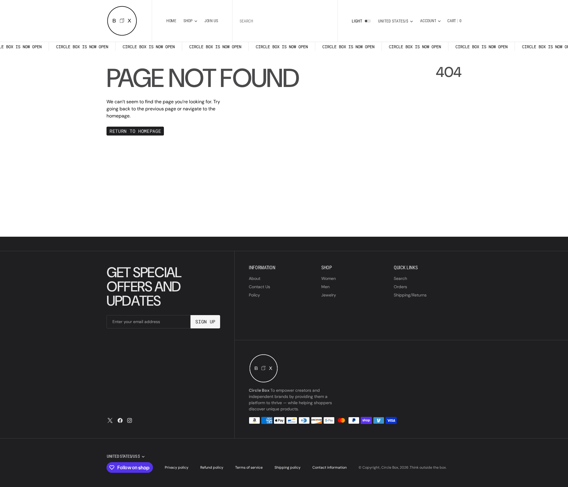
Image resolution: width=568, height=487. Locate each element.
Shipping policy (288, 467)
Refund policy (211, 467)
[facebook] (120, 420)
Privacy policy (176, 467)
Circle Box (389, 467)
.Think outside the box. (427, 467)
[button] (430, 21)
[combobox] (285, 21)
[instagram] (130, 420)
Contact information (329, 467)
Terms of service (249, 467)
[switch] (367, 21)
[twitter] (110, 420)
